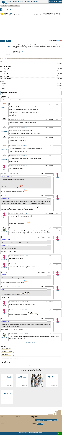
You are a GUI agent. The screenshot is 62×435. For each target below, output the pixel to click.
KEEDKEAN (4, 3)
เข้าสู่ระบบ (59, 1)
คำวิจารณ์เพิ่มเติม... (31, 342)
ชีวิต (19, 51)
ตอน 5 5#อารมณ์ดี (31, 76)
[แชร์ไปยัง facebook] (57, 40)
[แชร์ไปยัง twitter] (59, 40)
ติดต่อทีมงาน (18, 420)
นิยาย (15, 1)
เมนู (10, 1)
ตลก (22, 51)
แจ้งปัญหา (18, 418)
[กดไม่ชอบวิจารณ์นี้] (51, 104)
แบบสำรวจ (32, 88)
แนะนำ (3, 40)
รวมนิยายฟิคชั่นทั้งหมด (14, 5)
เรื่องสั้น (21, 1)
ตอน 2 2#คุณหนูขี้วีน (31, 69)
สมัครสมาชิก (52, 1)
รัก (17, 51)
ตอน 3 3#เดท (31, 71)
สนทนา (59, 433)
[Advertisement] (31, 27)
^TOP (25, 103)
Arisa (11, 13)
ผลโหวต (32, 86)
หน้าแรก (4, 5)
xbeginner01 (33, 433)
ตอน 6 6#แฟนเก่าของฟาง (31, 78)
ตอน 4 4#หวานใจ (31, 73)
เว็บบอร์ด (18, 416)
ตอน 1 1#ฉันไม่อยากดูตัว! (31, 66)
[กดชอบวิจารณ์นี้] (46, 104)
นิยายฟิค (2, 423)
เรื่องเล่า (28, 1)
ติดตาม (8, 40)
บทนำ (1, 61)
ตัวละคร (31, 64)
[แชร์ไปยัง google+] (61, 40)
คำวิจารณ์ (32, 83)
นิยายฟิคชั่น (35, 1)
